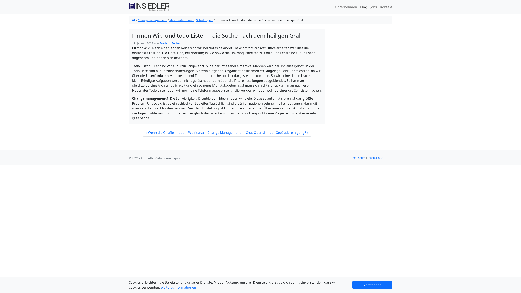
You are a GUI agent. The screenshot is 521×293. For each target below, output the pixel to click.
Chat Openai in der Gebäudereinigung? (276, 132)
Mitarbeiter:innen (181, 20)
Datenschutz (375, 158)
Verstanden (372, 285)
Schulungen (204, 20)
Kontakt (386, 7)
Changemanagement (152, 20)
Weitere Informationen (178, 287)
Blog (363, 7)
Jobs (373, 7)
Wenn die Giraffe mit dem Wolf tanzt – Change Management (194, 132)
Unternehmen (346, 7)
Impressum (358, 158)
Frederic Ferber (170, 43)
